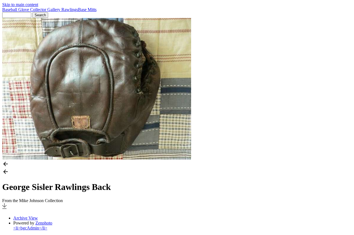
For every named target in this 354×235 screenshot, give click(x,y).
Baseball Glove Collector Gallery (31, 9)
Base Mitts (87, 9)
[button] (177, 164)
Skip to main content (20, 4)
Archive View (25, 218)
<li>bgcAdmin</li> (30, 228)
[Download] (4, 208)
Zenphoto (43, 223)
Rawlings (69, 9)
